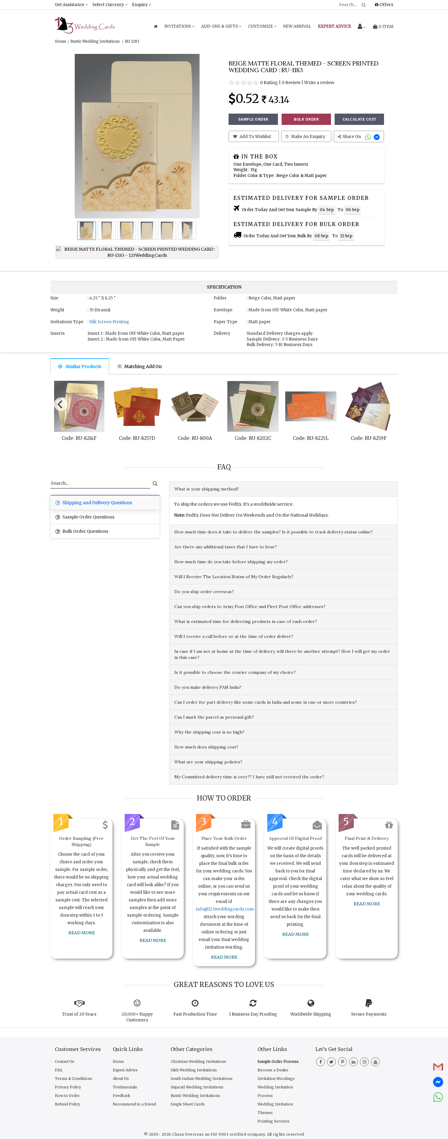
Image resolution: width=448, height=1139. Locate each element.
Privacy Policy (68, 1087)
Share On (352, 136)
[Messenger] (377, 136)
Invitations (178, 26)
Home (118, 1061)
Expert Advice (125, 1070)
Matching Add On (143, 366)
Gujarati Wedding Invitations (197, 1087)
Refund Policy (67, 1104)
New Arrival (297, 26)
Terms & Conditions (73, 1078)
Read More (81, 933)
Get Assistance (70, 4)
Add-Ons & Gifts (220, 26)
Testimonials (125, 1087)
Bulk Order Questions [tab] (85, 531)
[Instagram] (364, 1062)
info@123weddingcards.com (225, 909)
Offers (386, 4)
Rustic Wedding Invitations (195, 1095)
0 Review (291, 82)
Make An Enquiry (307, 136)
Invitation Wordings (276, 1078)
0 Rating (269, 82)
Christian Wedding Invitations (198, 1061)
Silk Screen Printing (109, 321)
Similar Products (83, 366)
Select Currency (108, 4)
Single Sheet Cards (188, 1104)
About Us (121, 1078)
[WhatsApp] (368, 136)
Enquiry (140, 4)
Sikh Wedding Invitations (194, 1070)
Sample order (253, 119)
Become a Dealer (273, 1070)
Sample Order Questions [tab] (88, 517)
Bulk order (306, 119)
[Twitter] (331, 1062)
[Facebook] (320, 1062)
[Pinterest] (342, 1062)
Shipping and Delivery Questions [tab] (97, 502)
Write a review (319, 82)
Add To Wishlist (255, 136)
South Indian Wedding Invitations (202, 1078)
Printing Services (274, 1121)
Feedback (121, 1095)
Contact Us (64, 1061)
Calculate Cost (359, 119)
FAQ (58, 1070)
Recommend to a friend (134, 1104)
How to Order (67, 1095)
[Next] (388, 402)
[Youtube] (375, 1062)
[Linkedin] (353, 1062)
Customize (261, 26)
